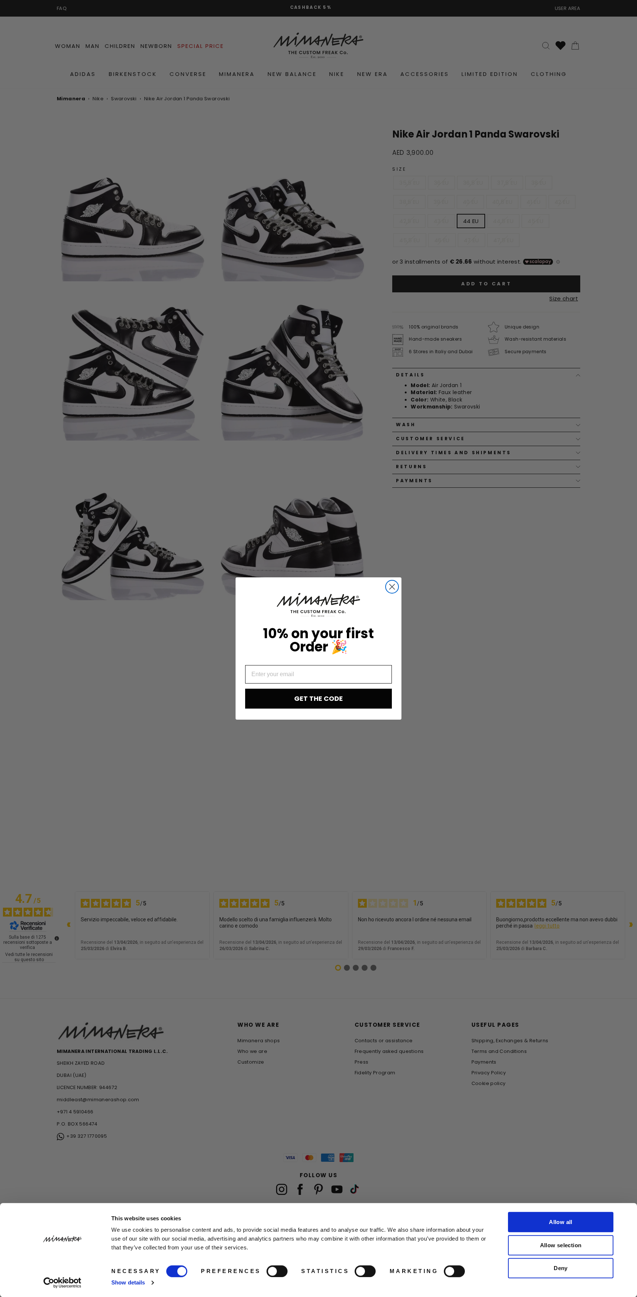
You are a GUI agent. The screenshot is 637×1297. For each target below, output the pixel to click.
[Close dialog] (392, 586)
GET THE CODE (318, 698)
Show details (128, 1282)
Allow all (560, 1222)
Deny (561, 1268)
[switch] (277, 1271)
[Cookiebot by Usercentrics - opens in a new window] (62, 1282)
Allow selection (561, 1245)
